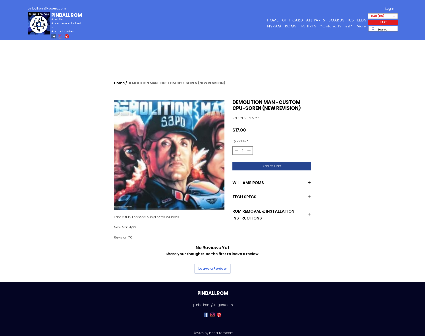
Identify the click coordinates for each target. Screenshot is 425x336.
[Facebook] (53, 36)
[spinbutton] (242, 151)
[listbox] (383, 16)
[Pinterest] (67, 36)
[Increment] (249, 151)
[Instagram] (60, 36)
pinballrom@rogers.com (47, 8)
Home (119, 83)
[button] (361, 26)
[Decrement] (236, 151)
